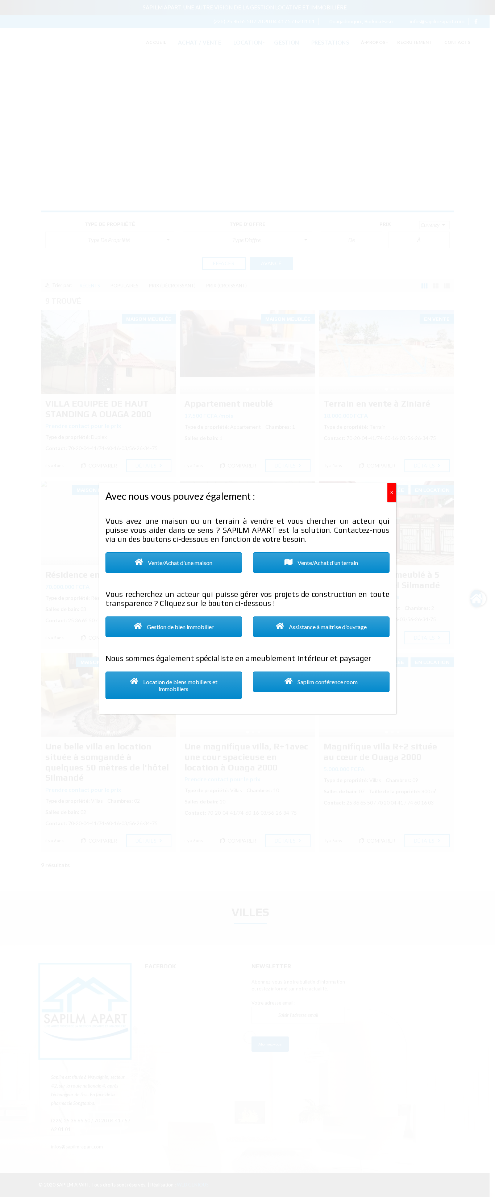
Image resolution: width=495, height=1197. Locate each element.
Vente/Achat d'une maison (180, 562)
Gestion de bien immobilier (180, 626)
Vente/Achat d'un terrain (327, 562)
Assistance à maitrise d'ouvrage (327, 626)
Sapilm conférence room (327, 681)
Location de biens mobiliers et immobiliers (179, 685)
